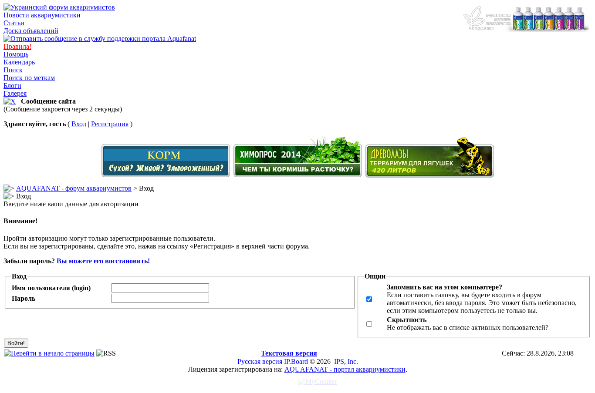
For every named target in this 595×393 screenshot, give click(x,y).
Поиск (13, 70)
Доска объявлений (30, 30)
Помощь (15, 54)
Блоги (12, 85)
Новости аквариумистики (42, 15)
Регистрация (109, 124)
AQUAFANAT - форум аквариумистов (74, 188)
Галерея (15, 93)
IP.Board (296, 361)
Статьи (13, 23)
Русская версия (259, 361)
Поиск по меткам (29, 77)
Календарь (19, 62)
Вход (78, 124)
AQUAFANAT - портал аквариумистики (345, 369)
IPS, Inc (345, 361)
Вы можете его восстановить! (103, 261)
